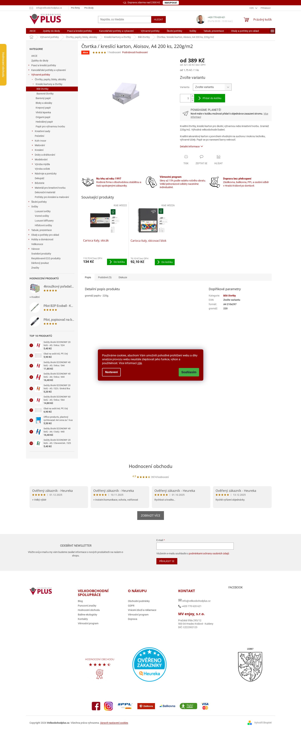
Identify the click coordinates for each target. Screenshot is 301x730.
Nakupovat (171, 3)
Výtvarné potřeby (40, 74)
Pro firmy (75, 7)
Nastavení (111, 372)
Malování (40, 145)
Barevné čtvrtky (45, 93)
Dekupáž (39, 178)
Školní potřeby (39, 201)
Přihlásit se (166, 561)
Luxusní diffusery (44, 220)
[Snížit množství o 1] (192, 100)
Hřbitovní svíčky (43, 225)
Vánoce (35, 248)
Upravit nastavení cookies (114, 722)
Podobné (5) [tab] (105, 277)
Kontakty (83, 619)
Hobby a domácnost (42, 239)
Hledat (158, 19)
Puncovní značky (87, 605)
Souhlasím (188, 372)
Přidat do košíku (212, 98)
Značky (35, 267)
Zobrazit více (150, 515)
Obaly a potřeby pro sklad (45, 234)
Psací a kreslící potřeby (43, 65)
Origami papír (43, 117)
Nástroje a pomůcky (46, 173)
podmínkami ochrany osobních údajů (209, 553)
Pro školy (88, 7)
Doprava (132, 619)
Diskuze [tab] (123, 277)
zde (139, 363)
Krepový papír (43, 107)
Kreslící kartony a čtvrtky (49, 84)
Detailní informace (190, 146)
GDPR (131, 605)
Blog (80, 601)
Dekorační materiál (45, 192)
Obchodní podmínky (139, 601)
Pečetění (39, 136)
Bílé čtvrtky (42, 88)
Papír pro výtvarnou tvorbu (50, 126)
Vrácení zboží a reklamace (142, 610)
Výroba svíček (42, 168)
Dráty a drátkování (45, 154)
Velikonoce (37, 244)
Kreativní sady (42, 131)
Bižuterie (39, 183)
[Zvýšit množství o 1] (192, 96)
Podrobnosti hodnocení (135, 52)
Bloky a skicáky (44, 103)
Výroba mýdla (42, 164)
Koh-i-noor (40, 140)
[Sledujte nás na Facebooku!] (96, 705)
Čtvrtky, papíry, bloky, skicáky (50, 79)
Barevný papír (43, 98)
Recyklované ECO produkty (46, 258)
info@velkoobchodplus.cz (194, 600)
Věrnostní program (88, 623)
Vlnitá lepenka (43, 112)
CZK (252, 8)
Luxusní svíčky (43, 211)
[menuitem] (32, 31)
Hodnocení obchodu (150, 466)
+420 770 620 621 (216, 17)
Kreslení (39, 150)
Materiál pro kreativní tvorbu (50, 187)
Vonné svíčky (42, 215)
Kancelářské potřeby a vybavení (48, 70)
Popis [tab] (88, 277)
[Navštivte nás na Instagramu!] (108, 705)
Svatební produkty (41, 253)
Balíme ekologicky (87, 614)
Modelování (41, 159)
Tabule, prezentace (41, 230)
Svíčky (34, 206)
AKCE (34, 55)
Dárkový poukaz (40, 263)
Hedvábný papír (44, 121)
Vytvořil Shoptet (263, 722)
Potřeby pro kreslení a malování (52, 197)
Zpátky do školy (39, 60)
